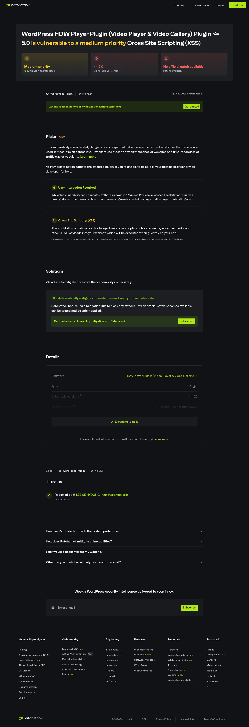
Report (110, 670)
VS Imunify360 (27, 676)
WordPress (141, 665)
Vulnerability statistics (181, 680)
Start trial (238, 5)
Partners (173, 649)
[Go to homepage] (31, 719)
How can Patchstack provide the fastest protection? (82, 531)
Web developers (143, 649)
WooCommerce (143, 670)
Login (220, 5)
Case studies (200, 5)
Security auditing (72, 664)
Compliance (216, 654)
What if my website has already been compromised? (83, 562)
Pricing (179, 5)
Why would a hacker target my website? (74, 552)
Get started (192, 106)
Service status (27, 692)
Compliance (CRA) (74, 669)
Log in (22, 697)
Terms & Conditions (214, 719)
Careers (211, 659)
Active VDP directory (77, 654)
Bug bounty (113, 649)
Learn (111, 665)
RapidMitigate (29, 660)
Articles (172, 665)
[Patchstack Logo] (18, 5)
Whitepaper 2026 (180, 660)
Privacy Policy (163, 719)
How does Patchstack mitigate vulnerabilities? (79, 541)
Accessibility (187, 719)
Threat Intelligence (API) (33, 665)
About (210, 649)
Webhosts (142, 654)
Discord (110, 676)
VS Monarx (25, 670)
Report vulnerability (73, 659)
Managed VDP (72, 649)
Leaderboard (114, 655)
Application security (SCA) (34, 655)
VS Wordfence (27, 681)
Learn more (88, 156)
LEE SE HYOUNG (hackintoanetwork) (102, 495)
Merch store (214, 665)
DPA (144, 719)
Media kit (212, 670)
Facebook (213, 681)
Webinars (175, 674)
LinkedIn (212, 676)
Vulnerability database (181, 655)
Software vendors (144, 659)
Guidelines (112, 660)
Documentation (28, 687)
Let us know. (161, 439)
